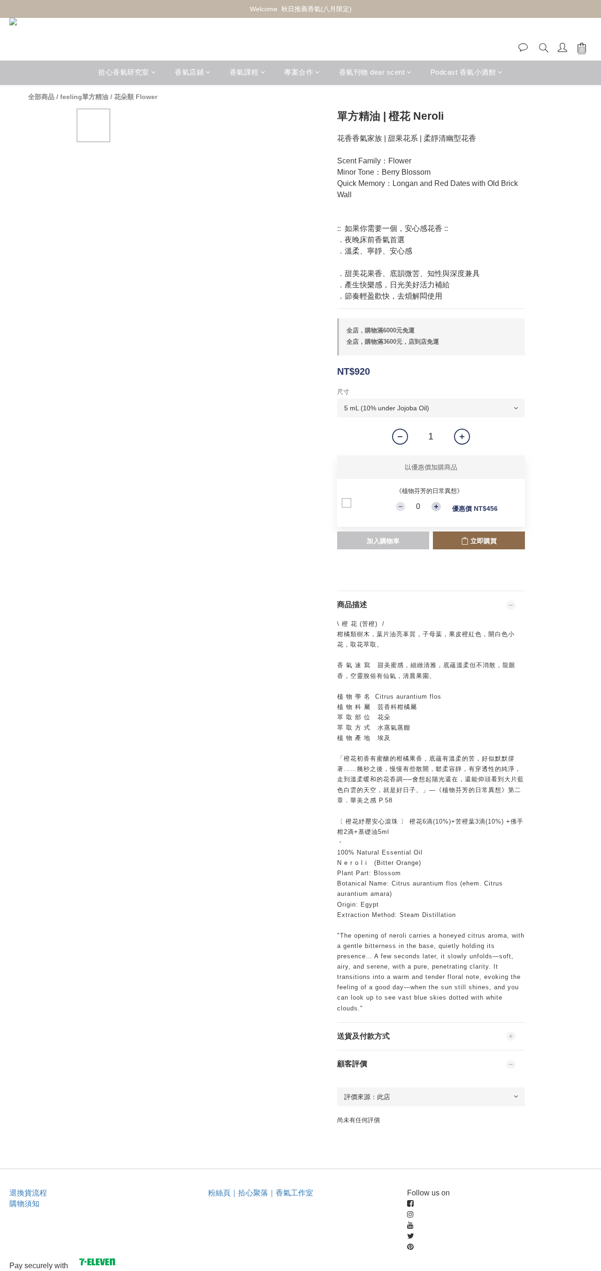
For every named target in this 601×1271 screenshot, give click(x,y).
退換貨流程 (28, 1193)
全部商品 (41, 96)
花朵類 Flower (135, 96)
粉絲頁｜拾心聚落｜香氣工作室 (260, 1193)
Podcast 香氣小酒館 (463, 73)
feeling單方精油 (84, 96)
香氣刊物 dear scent (372, 73)
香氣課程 (244, 73)
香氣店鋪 (189, 73)
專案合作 (298, 73)
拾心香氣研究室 (123, 73)
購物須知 (24, 1204)
